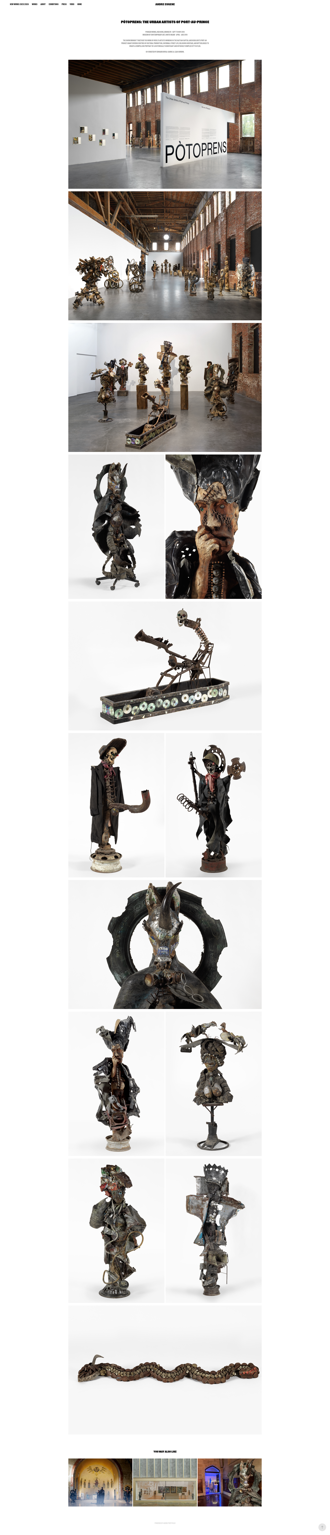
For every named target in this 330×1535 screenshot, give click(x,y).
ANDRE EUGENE (165, 4)
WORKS (34, 4)
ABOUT (43, 4)
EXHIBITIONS (54, 4)
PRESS (64, 4)
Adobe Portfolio (169, 1523)
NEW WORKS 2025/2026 (19, 4)
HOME (79, 4)
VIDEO (72, 4)
